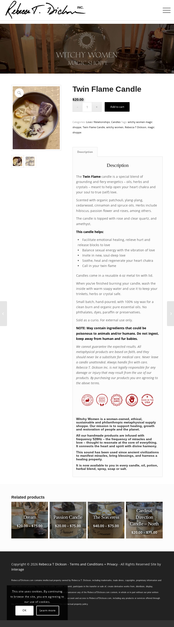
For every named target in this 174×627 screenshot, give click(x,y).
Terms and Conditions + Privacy (94, 564)
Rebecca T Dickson (135, 127)
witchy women (114, 127)
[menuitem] (164, 10)
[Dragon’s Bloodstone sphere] (3, 313)
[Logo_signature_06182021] (45, 10)
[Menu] (164, 10)
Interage (17, 569)
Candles (116, 122)
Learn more (48, 610)
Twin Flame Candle (94, 127)
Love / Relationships (98, 122)
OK (24, 610)
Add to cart (117, 107)
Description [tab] (85, 152)
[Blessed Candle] (170, 313)
